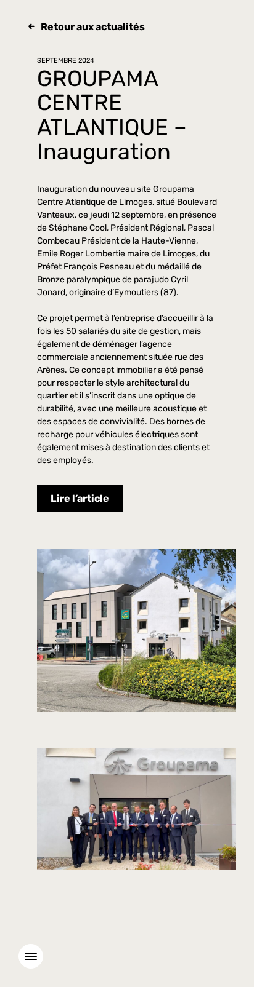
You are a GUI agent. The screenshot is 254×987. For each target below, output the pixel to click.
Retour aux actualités (93, 27)
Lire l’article (80, 498)
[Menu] (30, 956)
